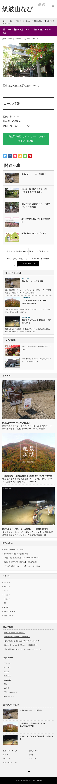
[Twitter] (28, 771)
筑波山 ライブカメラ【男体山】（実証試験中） (36, 321)
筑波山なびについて (11, 762)
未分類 (6, 607)
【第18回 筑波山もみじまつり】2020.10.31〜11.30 (22, 566)
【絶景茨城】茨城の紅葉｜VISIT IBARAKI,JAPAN (34, 302)
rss (39, 4)
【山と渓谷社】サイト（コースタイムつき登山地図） (26, 138)
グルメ (6, 591)
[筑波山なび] (17, 9)
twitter (43, 4)
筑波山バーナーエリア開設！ (33, 174)
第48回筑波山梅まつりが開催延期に (35, 220)
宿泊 (5, 603)
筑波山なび (26, 780)
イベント (7, 586)
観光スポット (8, 615)
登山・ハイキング (33, 38)
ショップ (7, 595)
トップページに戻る (28, 263)
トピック (7, 599)
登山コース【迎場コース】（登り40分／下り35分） (35, 205)
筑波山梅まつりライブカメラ (33, 233)
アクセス (7, 582)
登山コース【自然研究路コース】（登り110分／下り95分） (17, 252)
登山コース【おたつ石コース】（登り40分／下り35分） (34, 190)
